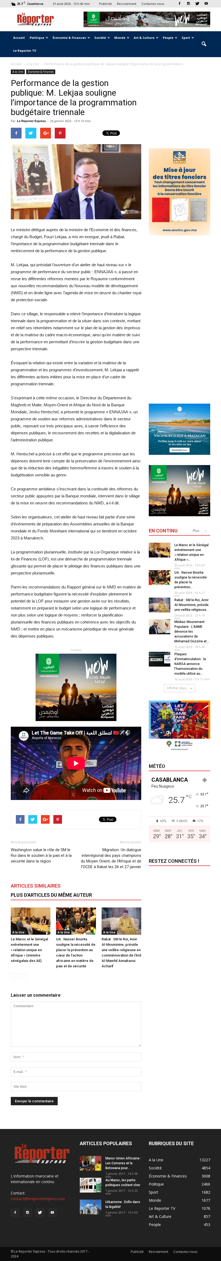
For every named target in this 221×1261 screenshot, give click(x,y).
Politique (37, 38)
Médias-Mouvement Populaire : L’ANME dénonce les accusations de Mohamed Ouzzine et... (191, 631)
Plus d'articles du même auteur (51, 895)
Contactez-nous (152, 4)
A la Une (17, 72)
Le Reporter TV (24, 50)
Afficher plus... (177, 688)
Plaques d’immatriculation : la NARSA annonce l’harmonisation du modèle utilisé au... (190, 663)
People (168, 38)
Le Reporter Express (31, 121)
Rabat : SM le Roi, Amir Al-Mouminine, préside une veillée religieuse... (191, 605)
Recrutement (126, 4)
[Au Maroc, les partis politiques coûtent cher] (90, 1185)
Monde (119, 38)
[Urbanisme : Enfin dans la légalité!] (90, 1207)
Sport (186, 38)
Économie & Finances (69, 38)
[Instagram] (188, 3)
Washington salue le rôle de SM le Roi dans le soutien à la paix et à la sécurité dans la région (41, 855)
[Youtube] (206, 3)
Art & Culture (144, 38)
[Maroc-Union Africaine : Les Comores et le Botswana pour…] (90, 1163)
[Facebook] (179, 3)
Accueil (19, 38)
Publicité (105, 4)
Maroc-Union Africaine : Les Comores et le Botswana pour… (123, 1163)
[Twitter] (197, 3)
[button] (203, 44)
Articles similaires (36, 886)
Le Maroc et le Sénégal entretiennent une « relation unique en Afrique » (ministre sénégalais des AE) (29, 950)
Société (100, 38)
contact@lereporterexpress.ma (38, 1198)
